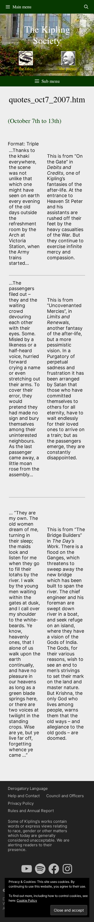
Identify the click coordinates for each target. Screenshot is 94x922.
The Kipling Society (47, 34)
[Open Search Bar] (86, 7)
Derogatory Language (28, 788)
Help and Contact (24, 795)
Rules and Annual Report (31, 810)
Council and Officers (65, 795)
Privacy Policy (21, 803)
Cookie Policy (27, 900)
